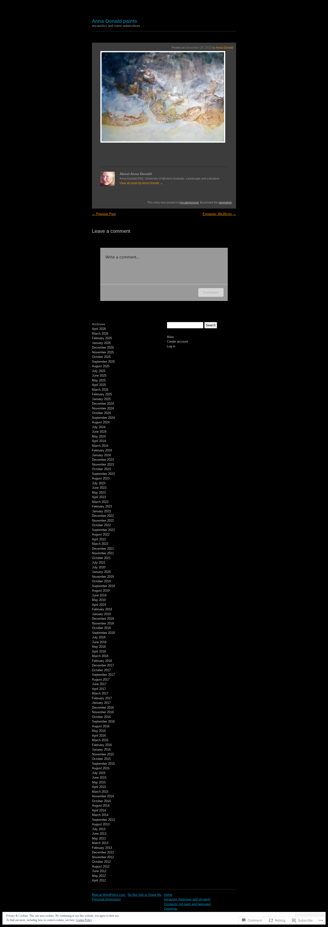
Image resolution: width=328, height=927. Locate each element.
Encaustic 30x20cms (219, 214)
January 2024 (101, 455)
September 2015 (103, 763)
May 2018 (99, 646)
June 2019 (99, 595)
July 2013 (98, 829)
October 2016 (101, 717)
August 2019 (100, 590)
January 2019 (101, 614)
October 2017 (101, 670)
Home (168, 895)
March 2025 (100, 389)
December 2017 (103, 665)
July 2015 (98, 773)
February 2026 (102, 338)
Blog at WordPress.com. (109, 895)
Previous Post (104, 214)
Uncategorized (189, 202)
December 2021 (103, 548)
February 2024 (102, 450)
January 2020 (101, 572)
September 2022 (103, 530)
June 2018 (99, 642)
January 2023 (101, 511)
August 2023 (100, 478)
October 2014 (101, 801)
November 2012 (103, 857)
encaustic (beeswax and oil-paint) (187, 899)
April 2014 (99, 810)
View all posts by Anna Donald (141, 183)
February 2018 (102, 661)
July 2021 (98, 562)
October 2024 (101, 413)
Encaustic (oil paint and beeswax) (187, 904)
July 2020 (98, 567)
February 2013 (102, 848)
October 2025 (101, 357)
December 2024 (103, 403)
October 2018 (101, 628)
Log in (171, 346)
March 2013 (100, 843)
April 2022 (99, 539)
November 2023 (103, 464)
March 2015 (100, 791)
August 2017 (100, 679)
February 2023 (102, 506)
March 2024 (100, 446)
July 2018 (98, 637)
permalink (225, 202)
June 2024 (99, 431)
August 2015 (100, 768)
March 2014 (100, 815)
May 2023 (99, 492)
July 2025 (98, 371)
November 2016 (103, 712)
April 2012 (99, 880)
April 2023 (99, 497)
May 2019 (99, 600)
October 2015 (101, 759)
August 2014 (100, 805)
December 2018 (103, 618)
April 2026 (99, 329)
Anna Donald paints (114, 21)
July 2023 (98, 483)
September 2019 (103, 586)
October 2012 (101, 861)
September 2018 (103, 633)
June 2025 (99, 375)
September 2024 (103, 418)
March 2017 (100, 693)
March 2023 (100, 502)
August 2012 (100, 866)
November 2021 (103, 553)
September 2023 (103, 474)
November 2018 (103, 623)
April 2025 (99, 385)
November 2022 (103, 520)
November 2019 (103, 576)
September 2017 (103, 674)
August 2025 (100, 366)
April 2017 (99, 689)
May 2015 (99, 782)
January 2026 (101, 343)
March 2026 (100, 333)
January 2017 (101, 703)
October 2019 (101, 581)
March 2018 (100, 656)
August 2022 (100, 534)
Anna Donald (224, 47)
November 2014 (103, 796)
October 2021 (101, 558)
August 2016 (100, 726)
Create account (177, 341)
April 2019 (99, 604)
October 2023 (101, 469)
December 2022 (103, 516)
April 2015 (99, 787)
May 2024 (99, 436)
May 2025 (99, 380)
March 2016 (100, 740)
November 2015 (103, 754)
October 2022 (101, 525)
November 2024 (103, 408)
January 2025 (101, 399)
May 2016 (99, 731)
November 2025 (103, 352)
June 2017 (99, 684)
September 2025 (103, 361)
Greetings (170, 908)
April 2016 (99, 735)
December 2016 (103, 707)
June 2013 (99, 833)
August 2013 (100, 824)
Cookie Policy (84, 920)
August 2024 (100, 422)
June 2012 (99, 871)
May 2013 (99, 838)
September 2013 (103, 820)
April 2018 (99, 651)
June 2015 (99, 777)
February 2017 (102, 698)
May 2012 (99, 876)
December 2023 (103, 459)
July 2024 (98, 427)
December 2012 (103, 852)
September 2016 (103, 721)
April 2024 (99, 441)
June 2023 (99, 488)
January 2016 (101, 749)
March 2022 (100, 544)
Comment (211, 292)
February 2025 (102, 394)
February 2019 (102, 609)
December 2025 (103, 347)
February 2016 (102, 745)
